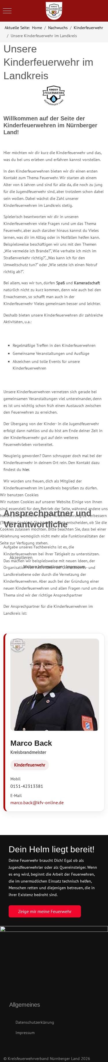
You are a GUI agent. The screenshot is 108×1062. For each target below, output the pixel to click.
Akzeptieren (21, 557)
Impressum (75, 566)
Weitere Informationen (43, 566)
